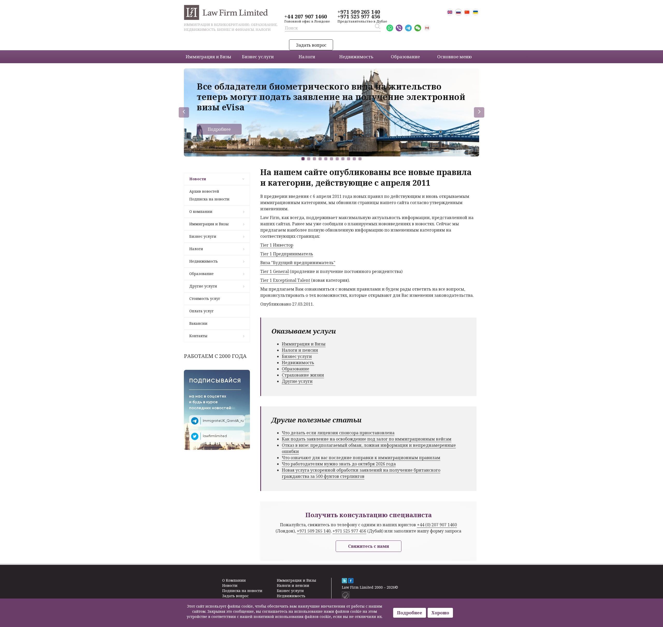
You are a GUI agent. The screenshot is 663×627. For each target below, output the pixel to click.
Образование (201, 273)
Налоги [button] (307, 57)
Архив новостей (204, 191)
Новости (197, 178)
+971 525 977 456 (358, 16)
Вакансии (198, 323)
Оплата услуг (201, 310)
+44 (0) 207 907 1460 (437, 525)
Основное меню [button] (454, 57)
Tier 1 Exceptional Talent (285, 280)
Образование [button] (405, 57)
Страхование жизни (303, 375)
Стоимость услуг (204, 298)
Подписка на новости (209, 199)
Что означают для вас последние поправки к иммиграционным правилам (361, 457)
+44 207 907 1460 (305, 16)
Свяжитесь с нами (368, 546)
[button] (303, 158)
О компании (200, 211)
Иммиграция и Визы (209, 223)
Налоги (196, 248)
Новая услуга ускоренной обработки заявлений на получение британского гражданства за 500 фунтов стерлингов (361, 473)
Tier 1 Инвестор (276, 245)
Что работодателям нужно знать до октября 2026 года (339, 464)
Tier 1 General (274, 271)
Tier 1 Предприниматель (286, 254)
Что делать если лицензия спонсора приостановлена (338, 433)
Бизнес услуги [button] (258, 57)
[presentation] (184, 112)
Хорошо (440, 613)
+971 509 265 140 (358, 12)
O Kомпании (234, 580)
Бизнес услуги (202, 236)
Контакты (198, 335)
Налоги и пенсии (300, 350)
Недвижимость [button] (356, 57)
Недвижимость (203, 261)
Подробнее (219, 129)
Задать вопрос (311, 45)
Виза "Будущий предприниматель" (297, 262)
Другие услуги (203, 286)
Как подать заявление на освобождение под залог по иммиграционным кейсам (366, 439)
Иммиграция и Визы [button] (208, 57)
